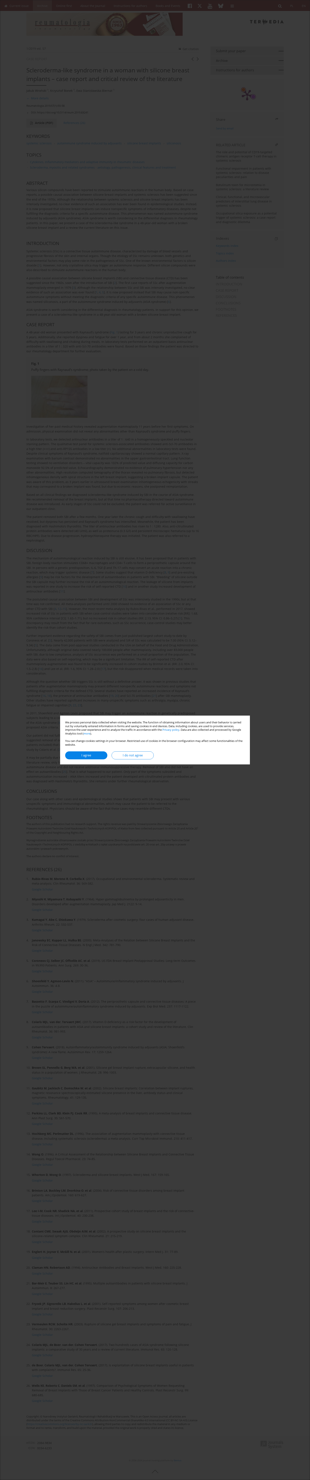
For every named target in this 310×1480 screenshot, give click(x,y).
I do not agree (133, 755)
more (87, 733)
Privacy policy (170, 730)
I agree (86, 755)
